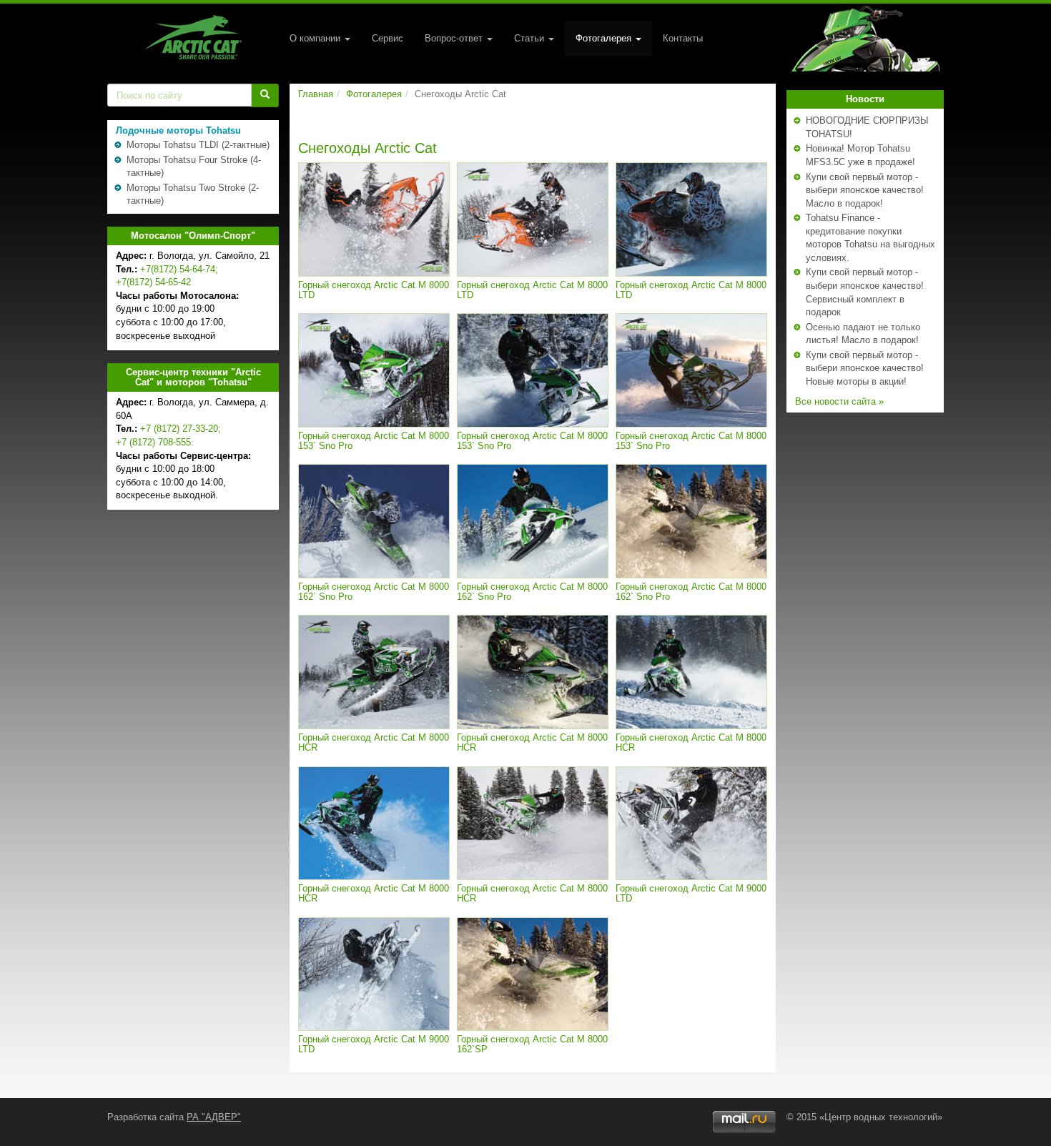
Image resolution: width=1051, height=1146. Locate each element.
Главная (315, 94)
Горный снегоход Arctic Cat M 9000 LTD (691, 893)
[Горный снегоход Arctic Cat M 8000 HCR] (374, 672)
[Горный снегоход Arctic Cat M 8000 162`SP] (532, 974)
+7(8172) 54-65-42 (153, 282)
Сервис (387, 38)
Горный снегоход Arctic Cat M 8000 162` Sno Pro (373, 591)
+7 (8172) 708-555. (155, 442)
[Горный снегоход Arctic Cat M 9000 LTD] (691, 823)
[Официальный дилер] (193, 37)
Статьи (530, 38)
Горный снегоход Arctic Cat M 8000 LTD (373, 290)
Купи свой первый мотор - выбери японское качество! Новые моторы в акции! (865, 368)
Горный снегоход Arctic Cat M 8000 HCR (373, 742)
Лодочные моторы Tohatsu (178, 130)
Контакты (683, 38)
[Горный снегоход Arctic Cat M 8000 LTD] (374, 219)
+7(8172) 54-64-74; (179, 269)
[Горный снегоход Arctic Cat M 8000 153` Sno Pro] (374, 370)
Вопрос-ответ (455, 38)
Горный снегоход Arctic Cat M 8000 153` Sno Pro (373, 440)
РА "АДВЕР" (214, 1117)
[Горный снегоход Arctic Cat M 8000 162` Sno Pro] (374, 521)
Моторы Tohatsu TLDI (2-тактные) (198, 144)
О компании (316, 38)
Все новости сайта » (839, 401)
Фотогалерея (605, 38)
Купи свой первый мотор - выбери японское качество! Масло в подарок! (865, 190)
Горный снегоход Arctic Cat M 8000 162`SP (532, 1044)
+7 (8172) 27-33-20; (180, 428)
